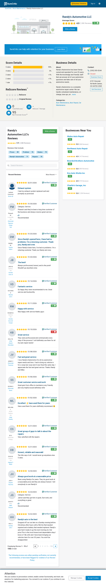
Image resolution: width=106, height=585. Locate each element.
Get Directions (96, 89)
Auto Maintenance (19, 8)
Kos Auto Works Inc (76, 173)
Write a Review (70, 29)
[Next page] (55, 546)
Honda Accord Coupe (10, 321)
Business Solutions (79, 4)
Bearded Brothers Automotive (80, 161)
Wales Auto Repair (75, 136)
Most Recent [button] (50, 175)
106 (51, 546)
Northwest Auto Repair (77, 148)
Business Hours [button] (96, 77)
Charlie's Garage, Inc (76, 185)
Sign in (93, 4)
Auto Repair (74, 103)
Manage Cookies (76, 578)
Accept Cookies (93, 578)
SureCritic (8, 8)
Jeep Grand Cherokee (10, 343)
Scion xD (10, 196)
